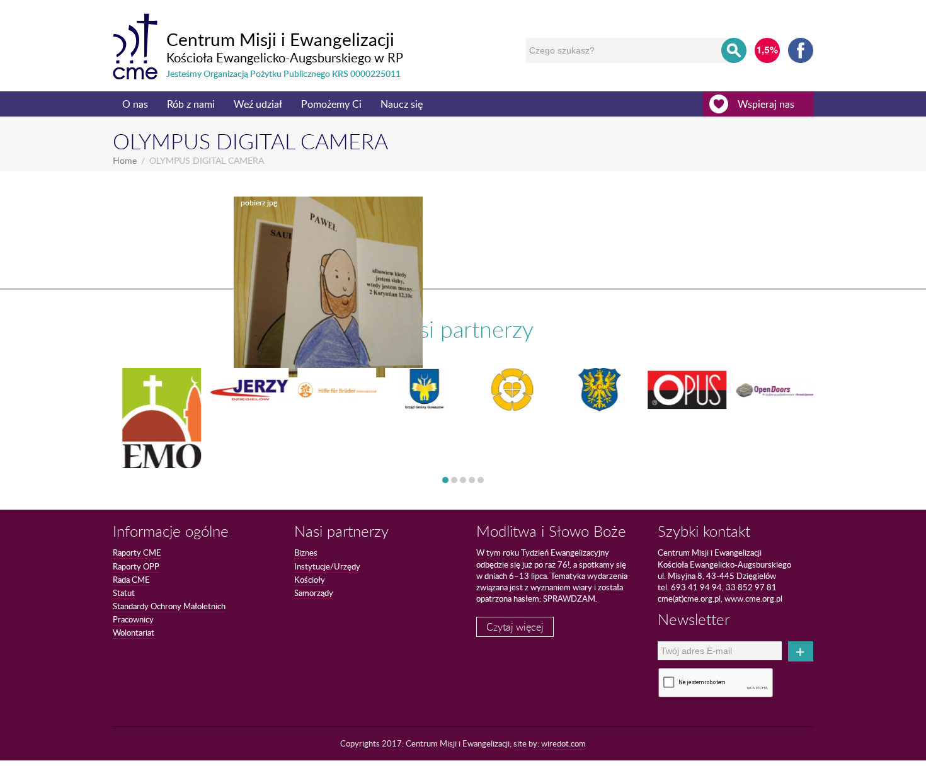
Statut (124, 592)
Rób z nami (191, 104)
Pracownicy (133, 619)
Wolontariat (133, 632)
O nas (135, 104)
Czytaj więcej (515, 627)
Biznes (305, 552)
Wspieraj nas (766, 104)
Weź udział (258, 104)
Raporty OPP (136, 566)
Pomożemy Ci (331, 104)
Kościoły (309, 579)
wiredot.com (563, 743)
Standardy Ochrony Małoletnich (169, 606)
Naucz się (401, 104)
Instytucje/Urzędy (327, 566)
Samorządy (313, 592)
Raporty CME (137, 552)
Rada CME (131, 579)
